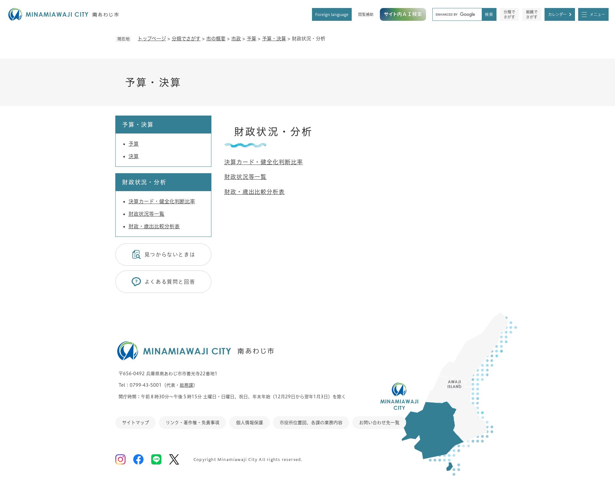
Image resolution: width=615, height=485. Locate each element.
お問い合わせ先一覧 (379, 422)
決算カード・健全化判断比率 (263, 162)
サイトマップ (135, 422)
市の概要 (216, 38)
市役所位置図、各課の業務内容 (311, 422)
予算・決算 (274, 38)
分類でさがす (509, 14)
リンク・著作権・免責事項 (192, 422)
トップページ (152, 38)
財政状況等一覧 (245, 177)
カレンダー (557, 14)
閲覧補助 (365, 14)
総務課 (186, 385)
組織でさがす (531, 14)
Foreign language (331, 14)
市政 (236, 38)
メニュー (597, 14)
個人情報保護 (249, 422)
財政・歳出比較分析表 (254, 192)
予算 (251, 38)
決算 (133, 156)
